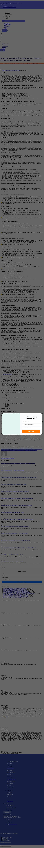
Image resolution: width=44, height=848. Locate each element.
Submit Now (31, 431)
